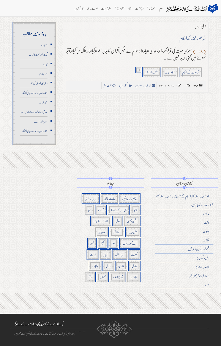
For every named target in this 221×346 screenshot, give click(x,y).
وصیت (44, 44)
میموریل (152, 8)
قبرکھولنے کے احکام (190, 72)
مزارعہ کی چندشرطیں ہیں (199, 275)
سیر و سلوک (119, 254)
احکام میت (170, 72)
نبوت (101, 209)
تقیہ (89, 209)
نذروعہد (206, 213)
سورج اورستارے (40, 121)
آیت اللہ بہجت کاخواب (38, 54)
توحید (135, 209)
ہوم (161, 8)
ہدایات (95, 265)
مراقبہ (90, 276)
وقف (206, 222)
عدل (117, 220)
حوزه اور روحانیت (100, 220)
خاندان (121, 265)
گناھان (103, 276)
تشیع (102, 243)
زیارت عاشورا (109, 198)
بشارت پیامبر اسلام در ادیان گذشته (34, 92)
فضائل (134, 265)
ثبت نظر (107, 85)
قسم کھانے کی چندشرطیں (198, 248)
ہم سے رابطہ (92, 8)
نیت (45, 64)
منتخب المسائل (151, 72)
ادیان (105, 254)
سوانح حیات (106, 8)
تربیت (93, 254)
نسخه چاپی (123, 85)
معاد (113, 243)
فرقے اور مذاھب (129, 243)
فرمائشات (139, 8)
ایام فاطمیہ (117, 232)
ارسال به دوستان (143, 85)
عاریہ (207, 284)
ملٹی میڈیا (121, 8)
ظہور (92, 243)
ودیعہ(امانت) (202, 266)
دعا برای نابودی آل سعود (38, 83)
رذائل (108, 265)
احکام (130, 8)
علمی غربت (43, 102)
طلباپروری (43, 73)
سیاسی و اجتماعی (91, 198)
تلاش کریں (79, 8)
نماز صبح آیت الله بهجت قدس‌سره (33, 111)
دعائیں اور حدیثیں (129, 198)
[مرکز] (192, 8)
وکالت (206, 240)
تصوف (134, 254)
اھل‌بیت (132, 232)
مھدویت (102, 232)
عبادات (133, 276)
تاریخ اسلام (118, 276)
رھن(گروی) (203, 257)
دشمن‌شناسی (132, 220)
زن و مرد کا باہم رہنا (119, 209)
